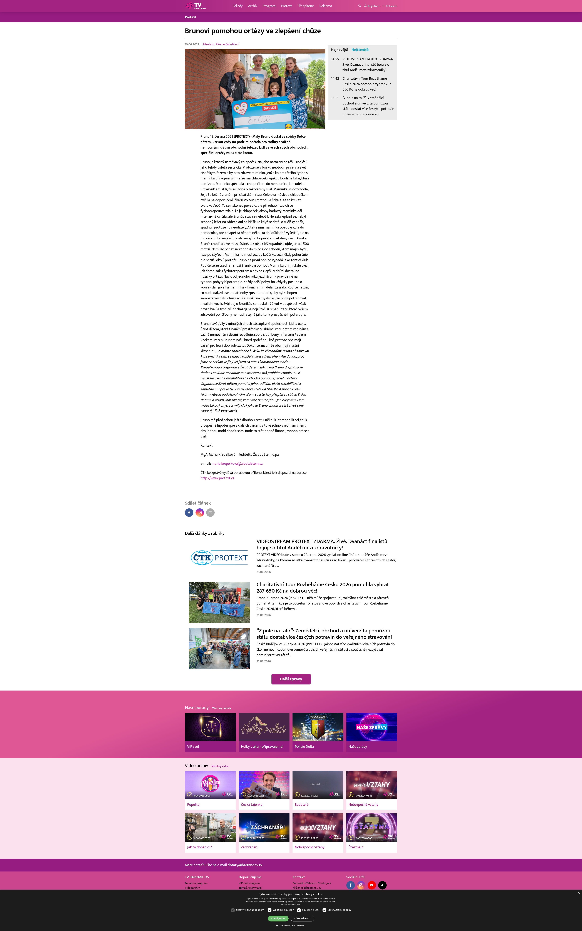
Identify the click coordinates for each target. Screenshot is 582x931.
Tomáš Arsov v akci (250, 888)
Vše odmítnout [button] (302, 918)
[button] (291, 925)
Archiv (252, 6)
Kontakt (299, 877)
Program (269, 6)
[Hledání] (360, 6)
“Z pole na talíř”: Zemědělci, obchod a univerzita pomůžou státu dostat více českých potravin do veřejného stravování (368, 106)
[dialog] (291, 910)
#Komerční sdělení (227, 44)
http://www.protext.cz (217, 478)
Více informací (294, 904)
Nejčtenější (360, 50)
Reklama (325, 6)
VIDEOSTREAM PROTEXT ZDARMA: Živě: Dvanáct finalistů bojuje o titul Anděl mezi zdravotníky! (368, 64)
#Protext (208, 44)
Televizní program (196, 883)
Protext (286, 6)
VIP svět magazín (249, 883)
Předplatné (306, 6)
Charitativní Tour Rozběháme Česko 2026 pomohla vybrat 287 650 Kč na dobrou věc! (367, 84)
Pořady (237, 6)
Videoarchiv (192, 888)
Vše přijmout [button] (278, 918)
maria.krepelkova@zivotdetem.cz (237, 463)
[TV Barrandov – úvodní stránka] (195, 6)
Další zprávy (291, 679)
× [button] (578, 893)
